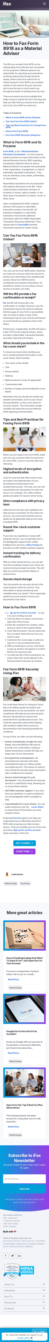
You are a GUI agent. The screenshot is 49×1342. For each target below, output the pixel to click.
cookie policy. (23, 1338)
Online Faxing (11, 883)
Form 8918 (8, 151)
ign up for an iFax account (23, 613)
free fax (17, 818)
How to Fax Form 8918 (17, 131)
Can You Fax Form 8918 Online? (21, 121)
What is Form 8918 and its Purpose (23, 117)
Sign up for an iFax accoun (26, 830)
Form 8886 (23, 224)
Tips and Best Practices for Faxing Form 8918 (26, 126)
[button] (39, 1331)
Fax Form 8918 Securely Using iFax (23, 135)
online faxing (32, 545)
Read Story (13, 979)
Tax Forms (25, 883)
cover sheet (37, 807)
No (4, 303)
